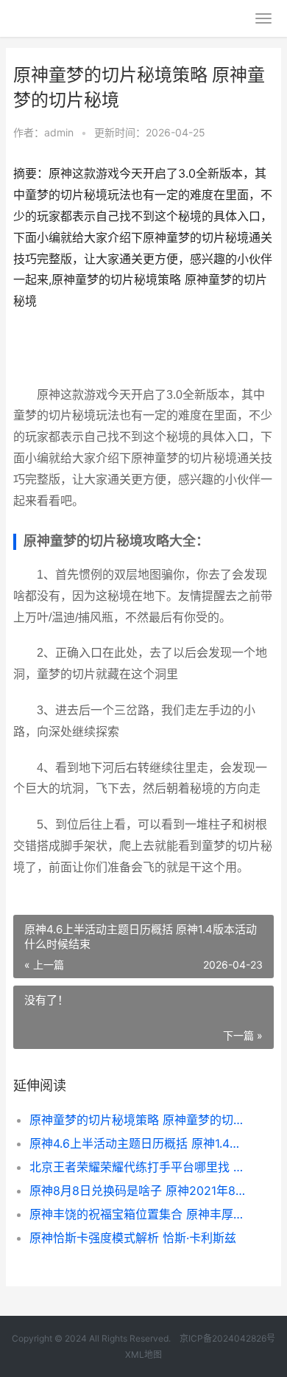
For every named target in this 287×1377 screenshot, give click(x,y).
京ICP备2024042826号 (226, 1338)
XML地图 (143, 1354)
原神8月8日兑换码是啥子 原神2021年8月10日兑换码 (139, 1190)
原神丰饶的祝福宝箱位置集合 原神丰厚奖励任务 (139, 1214)
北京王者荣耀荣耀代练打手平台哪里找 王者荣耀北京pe (139, 1167)
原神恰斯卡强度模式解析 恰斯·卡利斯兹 (132, 1237)
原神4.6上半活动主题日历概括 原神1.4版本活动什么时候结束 (139, 1143)
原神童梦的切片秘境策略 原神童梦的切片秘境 (139, 1119)
